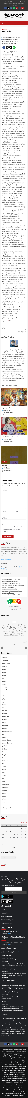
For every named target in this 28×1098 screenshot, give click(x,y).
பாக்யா (3, 778)
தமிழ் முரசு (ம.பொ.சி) (7, 731)
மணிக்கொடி (5, 787)
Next (26, 648)
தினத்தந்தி (4, 749)
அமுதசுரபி (4, 657)
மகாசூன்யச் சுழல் (12, 968)
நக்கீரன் (4, 775)
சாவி (3, 707)
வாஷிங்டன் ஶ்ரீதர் (16, 37)
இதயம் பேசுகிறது (6, 663)
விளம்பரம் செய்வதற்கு (6, 916)
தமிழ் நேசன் (5, 725)
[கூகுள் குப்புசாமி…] (14, 397)
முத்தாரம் (4, 796)
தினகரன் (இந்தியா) (6, 740)
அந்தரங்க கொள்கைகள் (7, 923)
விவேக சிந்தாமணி (6, 808)
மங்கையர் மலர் (5, 784)
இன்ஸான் (4, 666)
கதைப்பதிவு (9, 1)
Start (13, 644)
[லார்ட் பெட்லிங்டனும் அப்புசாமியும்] (14, 426)
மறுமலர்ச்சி (4, 790)
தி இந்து (4, 737)
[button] (2, 22)
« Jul (13, 847)
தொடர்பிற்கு (14, 5)
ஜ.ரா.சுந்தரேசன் (8, 439)
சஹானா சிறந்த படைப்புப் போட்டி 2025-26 (12, 594)
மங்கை (3, 781)
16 (25, 834)
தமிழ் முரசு (4, 728)
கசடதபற (4, 684)
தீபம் (3, 763)
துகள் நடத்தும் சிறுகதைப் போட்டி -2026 (11, 583)
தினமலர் (4, 757)
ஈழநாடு (4, 672)
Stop (14, 644)
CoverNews (14, 1095)
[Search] (25, 22)
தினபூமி (4, 754)
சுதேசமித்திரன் (5, 716)
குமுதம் (4, 701)
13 (14, 834)
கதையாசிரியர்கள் (8, 3)
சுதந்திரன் (4, 713)
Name (4, 511)
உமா (3, 678)
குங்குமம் (4, 698)
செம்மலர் (4, 722)
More (8, 933)
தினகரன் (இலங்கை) (7, 743)
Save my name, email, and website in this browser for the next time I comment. (13, 529)
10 (3, 834)
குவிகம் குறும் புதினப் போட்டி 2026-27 (11, 579)
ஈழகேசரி (4, 669)
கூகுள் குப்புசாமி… (6, 408)
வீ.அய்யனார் (7, 468)
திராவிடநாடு (5, 760)
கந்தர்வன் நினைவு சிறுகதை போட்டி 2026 (12, 581)
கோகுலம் (4, 704)
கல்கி (3, 693)
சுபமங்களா (4, 719)
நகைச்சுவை (5, 29)
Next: (22, 330)
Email (17, 511)
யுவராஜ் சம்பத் (7, 410)
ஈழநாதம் (4, 675)
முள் (7, 1001)
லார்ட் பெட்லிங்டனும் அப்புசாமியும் (10, 436)
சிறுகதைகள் (14, 15)
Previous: (5, 327)
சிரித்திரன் (4, 710)
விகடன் (4, 805)
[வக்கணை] (14, 455)
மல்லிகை (4, 793)
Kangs (3, 980)
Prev (2, 648)
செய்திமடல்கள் (5, 913)
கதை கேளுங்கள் (5, 909)
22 (21, 837)
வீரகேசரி (4, 810)
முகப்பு (4, 1)
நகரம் (16, 959)
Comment (5, 490)
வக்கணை (4, 465)
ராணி (3, 802)
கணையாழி (4, 687)
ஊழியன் (4, 681)
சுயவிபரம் (15, 3)
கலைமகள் (4, 690)
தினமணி (4, 752)
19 (10, 837)
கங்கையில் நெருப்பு (11, 980)
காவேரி (4, 695)
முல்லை (4, 799)
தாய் (3, 734)
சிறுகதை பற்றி (22, 1)
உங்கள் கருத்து (21, 3)
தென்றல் (4, 766)
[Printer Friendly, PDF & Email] (7, 321)
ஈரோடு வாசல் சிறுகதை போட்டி (9, 589)
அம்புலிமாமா (5, 660)
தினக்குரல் (4, 746)
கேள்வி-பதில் (15, 1)
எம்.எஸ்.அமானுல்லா (15, 992)
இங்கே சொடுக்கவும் (6, 559)
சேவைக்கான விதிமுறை (7, 919)
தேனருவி (4, 769)
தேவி (3, 772)
